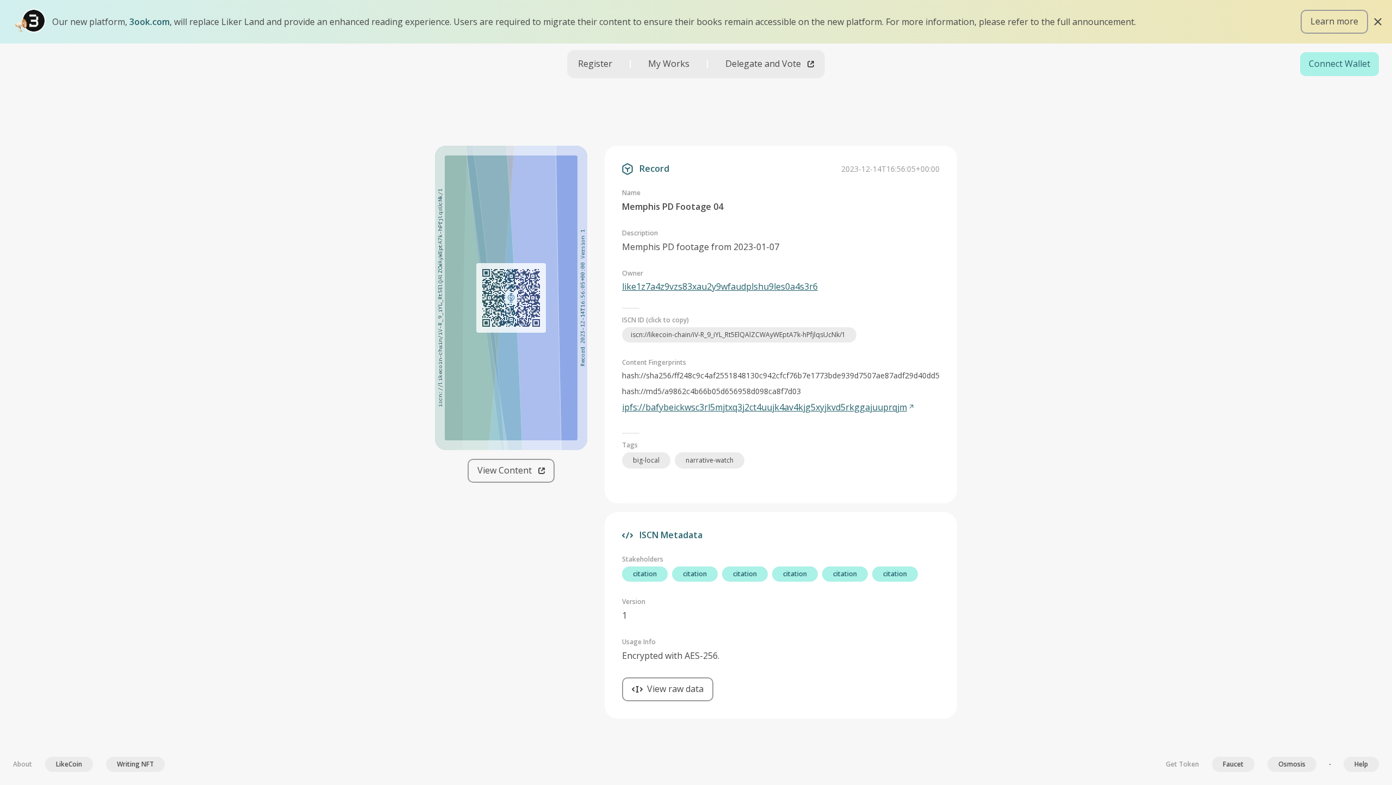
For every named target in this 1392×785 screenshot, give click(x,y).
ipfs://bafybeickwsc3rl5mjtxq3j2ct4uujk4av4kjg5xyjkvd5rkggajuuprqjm (764, 407)
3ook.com (149, 22)
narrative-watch (710, 460)
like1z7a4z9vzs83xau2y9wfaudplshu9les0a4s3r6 (720, 286)
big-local (646, 460)
